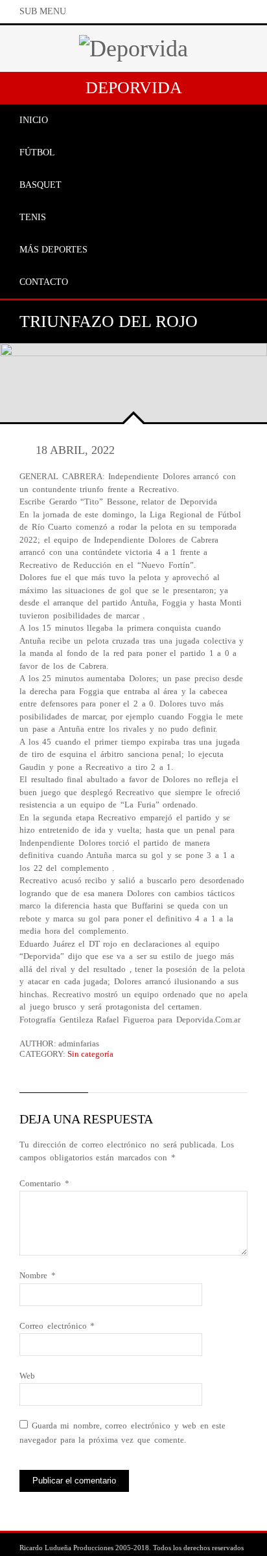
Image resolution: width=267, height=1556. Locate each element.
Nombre (37, 1275)
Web (27, 1376)
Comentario (44, 1183)
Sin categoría (90, 1054)
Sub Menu (42, 11)
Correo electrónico (57, 1326)
